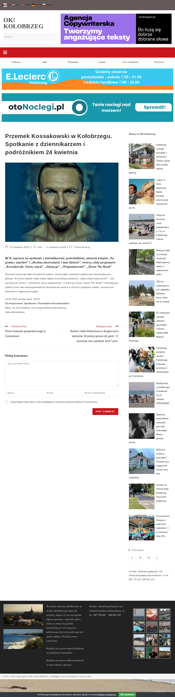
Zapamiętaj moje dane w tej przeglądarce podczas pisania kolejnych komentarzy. (54, 401)
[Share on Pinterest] (148, 558)
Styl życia (159, 62)
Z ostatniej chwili (56, 247)
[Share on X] (132, 558)
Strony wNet (85, 676)
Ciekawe (16, 62)
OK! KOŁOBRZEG (23, 23)
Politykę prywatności (106, 694)
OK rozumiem (127, 694)
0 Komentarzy (82, 247)
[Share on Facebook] (140, 558)
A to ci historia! (130, 62)
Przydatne (73, 62)
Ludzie (101, 62)
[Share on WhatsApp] (156, 558)
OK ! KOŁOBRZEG (39, 676)
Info (45, 62)
